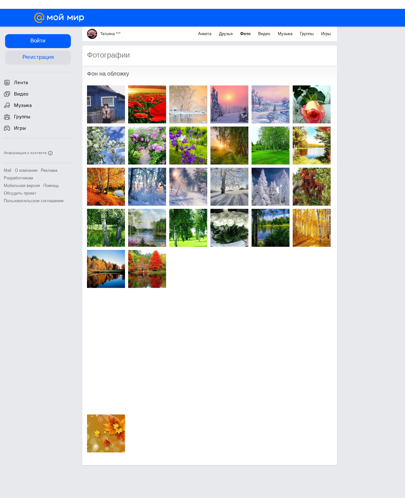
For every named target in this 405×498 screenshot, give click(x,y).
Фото (246, 33)
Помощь (51, 185)
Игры (326, 33)
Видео (264, 33)
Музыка (286, 33)
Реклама (49, 170)
